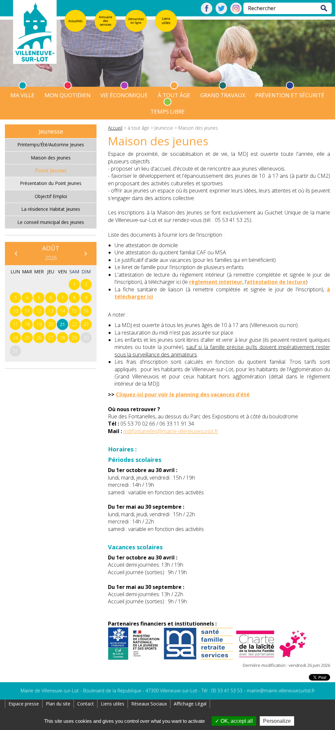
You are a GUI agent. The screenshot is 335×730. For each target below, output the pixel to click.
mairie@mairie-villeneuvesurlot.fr (281, 690)
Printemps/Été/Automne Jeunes (50, 144)
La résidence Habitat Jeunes (50, 209)
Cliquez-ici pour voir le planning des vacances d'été (183, 394)
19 (39, 324)
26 (39, 338)
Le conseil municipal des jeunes (50, 222)
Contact (85, 704)
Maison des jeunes (51, 158)
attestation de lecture (276, 281)
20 (50, 324)
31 (15, 351)
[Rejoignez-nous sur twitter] (221, 12)
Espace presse (24, 704)
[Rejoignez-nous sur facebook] (206, 12)
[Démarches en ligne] (136, 21)
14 (62, 311)
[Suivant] (85, 253)
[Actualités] (75, 21)
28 (62, 338)
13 (50, 311)
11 (27, 311)
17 (15, 324)
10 (15, 311)
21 (62, 324)
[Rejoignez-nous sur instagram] (236, 12)
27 (50, 338)
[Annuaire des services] (105, 21)
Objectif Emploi (51, 196)
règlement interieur (215, 281)
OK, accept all (236, 721)
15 (74, 311)
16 (86, 311)
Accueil (115, 128)
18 (27, 324)
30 (86, 338)
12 (39, 311)
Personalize (277, 721)
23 (86, 324)
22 (74, 324)
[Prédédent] (15, 253)
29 (74, 338)
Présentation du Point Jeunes (50, 183)
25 (27, 338)
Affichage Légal (190, 704)
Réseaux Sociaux (149, 704)
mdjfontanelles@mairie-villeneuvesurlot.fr (170, 431)
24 (15, 338)
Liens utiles (112, 704)
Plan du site (58, 704)
